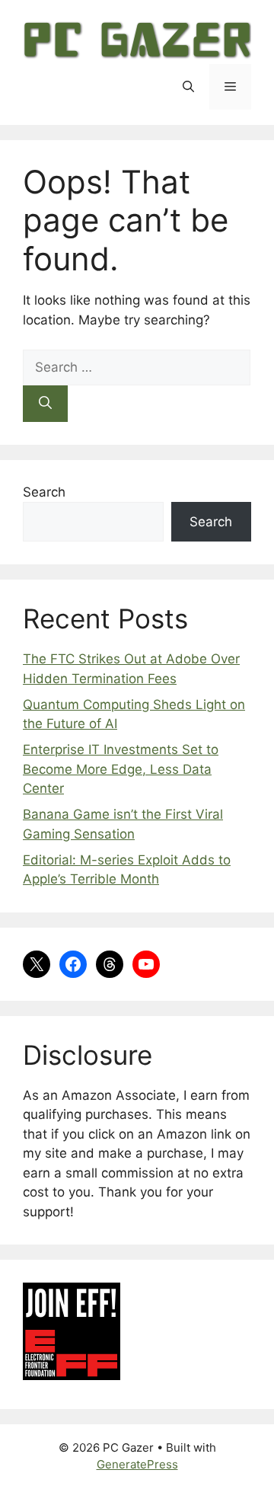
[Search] (45, 403)
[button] (188, 87)
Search (44, 492)
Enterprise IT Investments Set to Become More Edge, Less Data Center (120, 769)
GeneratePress (137, 1464)
